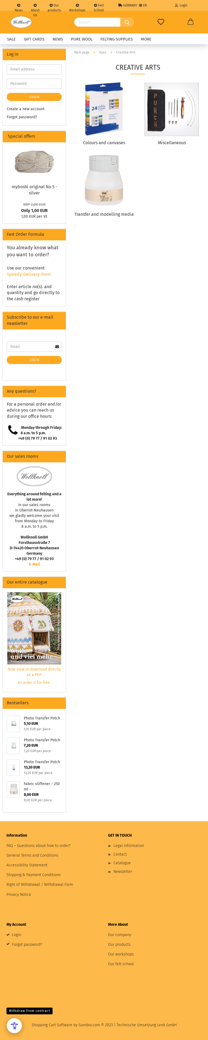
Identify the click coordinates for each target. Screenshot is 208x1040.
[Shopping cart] (191, 22)
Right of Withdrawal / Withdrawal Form (39, 884)
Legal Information (128, 845)
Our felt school (121, 964)
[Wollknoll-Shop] (21, 22)
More (146, 39)
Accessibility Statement (26, 865)
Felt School (99, 7)
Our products (54, 7)
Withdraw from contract (29, 1011)
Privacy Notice (18, 894)
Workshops (77, 9)
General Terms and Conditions (32, 855)
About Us (35, 9)
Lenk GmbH (167, 1025)
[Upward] (193, 1032)
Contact (120, 854)
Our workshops (121, 954)
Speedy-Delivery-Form (29, 274)
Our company (119, 935)
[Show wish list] (161, 22)
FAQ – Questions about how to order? (38, 845)
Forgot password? (22, 117)
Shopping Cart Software (52, 1025)
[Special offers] (59, 136)
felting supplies (116, 39)
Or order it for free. (34, 682)
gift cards (34, 39)
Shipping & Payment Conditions (33, 875)
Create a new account (25, 109)
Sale (11, 39)
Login (182, 5)
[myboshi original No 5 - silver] (34, 161)
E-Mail (34, 564)
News (19, 9)
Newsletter (122, 871)
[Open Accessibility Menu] (14, 1025)
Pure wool (81, 39)
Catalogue (122, 863)
